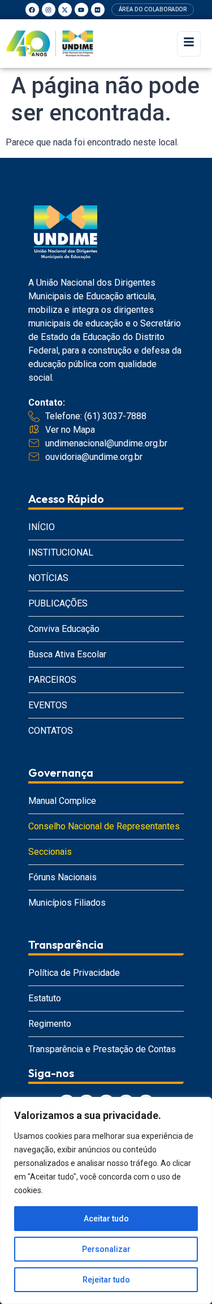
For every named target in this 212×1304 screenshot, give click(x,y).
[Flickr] (98, 9)
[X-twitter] (65, 9)
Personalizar (106, 1249)
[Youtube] (81, 9)
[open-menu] (189, 44)
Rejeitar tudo (106, 1279)
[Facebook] (32, 9)
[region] (106, 1200)
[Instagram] (48, 9)
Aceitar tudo (106, 1218)
